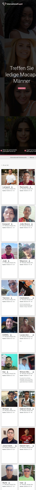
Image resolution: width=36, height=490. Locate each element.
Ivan (21, 483)
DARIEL (5, 335)
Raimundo (24, 187)
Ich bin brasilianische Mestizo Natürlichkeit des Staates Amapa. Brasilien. (26, 305)
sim (21, 341)
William (5, 409)
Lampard (6, 187)
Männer (32, 157)
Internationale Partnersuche (18, 157)
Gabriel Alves (25, 409)
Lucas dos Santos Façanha (25, 335)
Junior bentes (8, 446)
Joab (4, 261)
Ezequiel (6, 224)
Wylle (4, 483)
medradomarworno (25, 298)
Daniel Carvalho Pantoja (25, 446)
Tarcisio (6, 298)
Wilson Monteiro (25, 372)
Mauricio (23, 261)
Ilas (4, 372)
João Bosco (25, 224)
